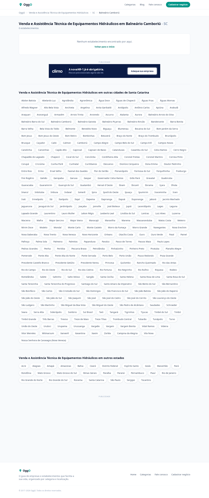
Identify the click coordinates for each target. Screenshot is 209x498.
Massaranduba (144, 220)
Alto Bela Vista (51, 107)
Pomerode (26, 255)
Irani (175, 192)
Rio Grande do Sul (58, 380)
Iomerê (81, 192)
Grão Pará (135, 178)
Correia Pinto (176, 156)
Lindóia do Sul (127, 213)
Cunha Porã (57, 164)
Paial (171, 234)
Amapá (50, 365)
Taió (101, 312)
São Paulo (115, 380)
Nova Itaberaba (29, 234)
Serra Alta (39, 312)
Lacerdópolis (144, 206)
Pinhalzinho (117, 248)
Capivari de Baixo (97, 149)
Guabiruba (166, 178)
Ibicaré (135, 185)
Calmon (67, 142)
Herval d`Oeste (105, 185)
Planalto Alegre (173, 248)
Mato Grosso (44, 373)
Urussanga (79, 326)
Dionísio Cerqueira (129, 164)
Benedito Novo (89, 128)
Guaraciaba (27, 185)
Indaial (68, 192)
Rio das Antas (169, 262)
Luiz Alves (160, 213)
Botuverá (105, 135)
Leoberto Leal (107, 213)
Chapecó (55, 156)
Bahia (80, 365)
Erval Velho (55, 171)
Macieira (25, 220)
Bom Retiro (71, 135)
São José (91, 298)
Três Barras (48, 319)
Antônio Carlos (142, 107)
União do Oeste (29, 326)
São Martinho (47, 305)
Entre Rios (26, 171)
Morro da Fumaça (117, 227)
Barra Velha (27, 128)
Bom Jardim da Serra (167, 128)
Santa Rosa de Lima (150, 276)
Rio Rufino (143, 269)
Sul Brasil (88, 312)
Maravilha (110, 220)
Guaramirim (46, 185)
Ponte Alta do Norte (65, 255)
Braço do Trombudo (148, 135)
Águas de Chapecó (125, 100)
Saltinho (57, 276)
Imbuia (54, 192)
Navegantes (159, 227)
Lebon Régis (87, 213)
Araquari (25, 114)
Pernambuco (137, 373)
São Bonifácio (28, 290)
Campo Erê (146, 142)
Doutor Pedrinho (172, 164)
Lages (160, 206)
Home (133, 474)
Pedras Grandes (29, 248)
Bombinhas (89, 135)
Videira (164, 326)
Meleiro (181, 220)
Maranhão (162, 365)
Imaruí (24, 192)
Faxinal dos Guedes (78, 171)
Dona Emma (151, 164)
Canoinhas (43, 149)
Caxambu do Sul (139, 149)
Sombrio (72, 312)
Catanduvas (118, 149)
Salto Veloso (74, 276)
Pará (176, 365)
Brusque (25, 142)
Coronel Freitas (132, 156)
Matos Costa (165, 220)
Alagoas (36, 365)
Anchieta (69, 107)
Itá (51, 199)
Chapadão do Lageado (32, 156)
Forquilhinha (163, 171)
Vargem (110, 326)
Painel (184, 234)
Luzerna (176, 213)
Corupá (25, 164)
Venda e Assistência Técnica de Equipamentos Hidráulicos (58, 12)
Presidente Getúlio (64, 262)
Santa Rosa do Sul (175, 276)
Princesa (109, 262)
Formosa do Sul (142, 171)
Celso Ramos (160, 149)
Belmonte (70, 128)
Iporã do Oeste (110, 192)
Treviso (64, 319)
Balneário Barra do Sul (33, 121)
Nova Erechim (179, 227)
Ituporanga (137, 199)
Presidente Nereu (90, 262)
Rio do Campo (28, 269)
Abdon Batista (28, 100)
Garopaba (59, 178)
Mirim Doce (27, 227)
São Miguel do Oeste (102, 305)
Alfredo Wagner (29, 107)
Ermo (41, 171)
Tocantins (146, 380)
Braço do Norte (124, 135)
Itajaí (77, 199)
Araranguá (42, 114)
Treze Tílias (100, 319)
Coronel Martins (154, 156)
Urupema (62, 326)
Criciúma (40, 164)
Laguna (173, 206)
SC (93, 12)
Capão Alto (61, 149)
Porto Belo (108, 255)
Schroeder (171, 305)
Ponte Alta (43, 255)
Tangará (114, 312)
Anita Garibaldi (104, 107)
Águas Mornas (167, 100)
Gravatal (150, 178)
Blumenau (123, 128)
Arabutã (174, 107)
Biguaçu (107, 128)
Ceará (93, 365)
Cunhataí (74, 164)
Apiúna (159, 107)
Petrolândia (99, 248)
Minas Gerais (90, 373)
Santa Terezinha (29, 283)
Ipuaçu (128, 192)
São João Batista (142, 290)
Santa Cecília (107, 276)
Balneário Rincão (136, 121)
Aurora (138, 114)
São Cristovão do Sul (69, 290)
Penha (47, 248)
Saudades (155, 305)
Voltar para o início (105, 46)
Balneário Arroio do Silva (161, 114)
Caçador (41, 142)
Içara (162, 185)
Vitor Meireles (28, 333)
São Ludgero (27, 305)
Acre (23, 365)
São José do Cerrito (136, 298)
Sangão (90, 276)
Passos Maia (144, 241)
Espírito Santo (131, 365)
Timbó (177, 312)
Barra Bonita (176, 121)
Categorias (130, 4)
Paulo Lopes (163, 241)
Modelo (43, 227)
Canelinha (26, 149)
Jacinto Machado (171, 199)
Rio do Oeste (48, 269)
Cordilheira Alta (110, 156)
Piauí (152, 373)
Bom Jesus (26, 135)
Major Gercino (56, 220)
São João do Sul (54, 298)
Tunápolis (158, 319)
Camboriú (82, 142)
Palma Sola (41, 241)
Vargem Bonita (128, 326)
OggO (22, 12)
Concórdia (90, 156)
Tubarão (142, 319)
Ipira (94, 192)
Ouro (142, 234)
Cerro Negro (180, 149)
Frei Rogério (27, 178)
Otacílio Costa (126, 234)
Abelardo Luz (49, 100)
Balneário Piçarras (111, 121)
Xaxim (95, 333)
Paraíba (107, 373)
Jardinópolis (66, 206)
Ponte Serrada (89, 255)
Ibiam (122, 185)
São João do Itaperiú (167, 290)
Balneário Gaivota (87, 121)
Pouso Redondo (146, 255)
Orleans (108, 234)
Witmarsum (48, 333)
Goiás (148, 365)
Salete (43, 276)
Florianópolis (121, 171)
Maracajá (94, 220)
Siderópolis (56, 312)
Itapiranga (106, 199)
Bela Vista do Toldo (49, 128)
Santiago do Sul (89, 283)
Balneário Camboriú (61, 121)
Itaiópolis (63, 199)
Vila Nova (148, 333)
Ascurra (110, 114)
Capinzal (77, 149)
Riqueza (159, 269)
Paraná (121, 373)
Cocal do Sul (72, 156)
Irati (23, 199)
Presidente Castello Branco (35, 262)
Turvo (172, 319)
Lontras (145, 213)
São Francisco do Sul (117, 290)
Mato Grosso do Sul (67, 373)
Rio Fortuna (106, 269)
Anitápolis (123, 107)
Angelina (85, 107)
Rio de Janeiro (169, 373)
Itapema (90, 199)
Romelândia (27, 276)
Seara (24, 312)
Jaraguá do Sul (46, 206)
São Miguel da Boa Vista (73, 305)
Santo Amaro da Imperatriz (118, 283)
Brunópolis (170, 135)
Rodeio (173, 269)
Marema (126, 220)
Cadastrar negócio (178, 4)
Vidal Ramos (148, 326)
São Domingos (93, 290)
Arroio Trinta (77, 114)
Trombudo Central (122, 319)
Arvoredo (94, 114)
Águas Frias (148, 100)
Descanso (108, 164)
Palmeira (57, 241)
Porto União (125, 255)
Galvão (43, 178)
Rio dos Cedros (85, 269)
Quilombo (125, 262)
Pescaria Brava (78, 248)
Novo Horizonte (90, 234)
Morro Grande (139, 227)
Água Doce (104, 100)
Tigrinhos (129, 312)
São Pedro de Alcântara (132, 305)
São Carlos (47, 290)
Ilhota (174, 185)
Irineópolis (37, 199)
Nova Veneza (69, 234)
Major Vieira (76, 220)
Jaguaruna (26, 206)
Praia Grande (167, 255)
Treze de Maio (81, 319)
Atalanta (124, 114)
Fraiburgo (181, 171)
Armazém (59, 114)
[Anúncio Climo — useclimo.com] (104, 71)
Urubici (47, 326)
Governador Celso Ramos (110, 178)
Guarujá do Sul (66, 185)
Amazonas (66, 365)
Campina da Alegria (127, 333)
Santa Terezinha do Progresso (59, 283)
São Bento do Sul (146, 283)
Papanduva (89, 241)
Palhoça (25, 241)
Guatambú (85, 185)
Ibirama (149, 185)
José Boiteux (113, 206)
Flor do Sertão (101, 171)
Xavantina (80, 333)
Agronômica (86, 100)
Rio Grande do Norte (32, 380)
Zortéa (107, 333)
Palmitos (73, 241)
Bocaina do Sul (142, 128)
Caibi (54, 142)
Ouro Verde (157, 234)
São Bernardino (170, 283)
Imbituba (39, 192)
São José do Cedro (111, 298)
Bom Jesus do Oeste (48, 135)
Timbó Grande (28, 319)
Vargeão (95, 326)
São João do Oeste (30, 298)
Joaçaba (83, 206)
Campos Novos (165, 142)
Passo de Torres (124, 241)
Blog (142, 4)
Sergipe (131, 380)
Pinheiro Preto (137, 248)
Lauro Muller (68, 213)
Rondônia (26, 373)
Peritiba (61, 248)
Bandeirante (157, 121)
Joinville (97, 206)
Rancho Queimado (146, 262)
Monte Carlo (74, 227)
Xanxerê (64, 333)
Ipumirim (143, 192)
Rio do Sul (67, 269)
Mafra (40, 220)
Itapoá (122, 199)
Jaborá (153, 199)
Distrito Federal (110, 365)
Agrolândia (67, 100)
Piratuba (155, 248)
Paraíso (105, 241)
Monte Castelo (94, 227)
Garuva (73, 178)
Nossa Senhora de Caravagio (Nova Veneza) (43, 340)
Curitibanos (91, 164)
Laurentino (49, 213)
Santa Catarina (96, 380)
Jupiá (128, 206)
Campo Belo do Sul (124, 142)
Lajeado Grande (29, 213)
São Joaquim (74, 298)
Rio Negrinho (125, 269)
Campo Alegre (101, 142)
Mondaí (58, 227)
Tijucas (144, 312)
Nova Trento (50, 234)
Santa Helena (127, 276)
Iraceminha (160, 192)
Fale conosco (155, 4)
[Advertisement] (104, 419)
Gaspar (87, 178)
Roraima (78, 380)
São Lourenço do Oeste (164, 298)
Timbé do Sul (161, 312)
